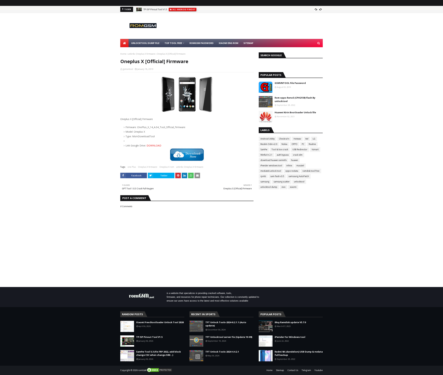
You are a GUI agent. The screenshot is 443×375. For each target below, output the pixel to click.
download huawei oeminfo (273, 160)
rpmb (263, 176)
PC (303, 144)
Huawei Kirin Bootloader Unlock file (295, 112)
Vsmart (315, 149)
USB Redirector (299, 149)
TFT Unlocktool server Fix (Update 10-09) (228, 337)
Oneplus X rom (166, 166)
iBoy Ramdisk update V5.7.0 (290, 322)
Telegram (306, 370)
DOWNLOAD (154, 145)
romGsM (142, 370)
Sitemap (280, 370)
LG (314, 138)
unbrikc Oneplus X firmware (141, 53)
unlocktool (299, 181)
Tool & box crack (280, 149)
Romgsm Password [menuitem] (201, 43)
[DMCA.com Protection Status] (160, 371)
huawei (294, 160)
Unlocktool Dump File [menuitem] (145, 43)
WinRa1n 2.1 (266, 154)
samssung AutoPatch (298, 176)
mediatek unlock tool (270, 170)
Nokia (284, 144)
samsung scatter (282, 181)
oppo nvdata (291, 170)
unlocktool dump (268, 187)
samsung (264, 181)
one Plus (132, 166)
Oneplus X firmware (147, 166)
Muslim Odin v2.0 (268, 144)
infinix (289, 165)
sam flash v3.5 (277, 176)
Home (123, 53)
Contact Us (292, 370)
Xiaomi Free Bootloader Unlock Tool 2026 (160, 322)
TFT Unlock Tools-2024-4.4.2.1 (222, 351)
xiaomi (293, 187)
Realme (312, 144)
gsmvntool (128, 69)
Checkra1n (284, 138)
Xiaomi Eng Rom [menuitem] (228, 43)
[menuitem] (124, 43)
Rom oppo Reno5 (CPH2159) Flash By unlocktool (295, 99)
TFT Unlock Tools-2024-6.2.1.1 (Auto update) (225, 324)
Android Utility (267, 138)
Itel (306, 138)
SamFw (263, 149)
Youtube (318, 370)
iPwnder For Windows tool (290, 337)
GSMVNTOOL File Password (290, 83)
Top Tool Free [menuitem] (173, 43)
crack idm (297, 154)
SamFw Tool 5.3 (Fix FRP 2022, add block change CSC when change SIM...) (158, 353)
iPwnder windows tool (271, 165)
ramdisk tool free (310, 170)
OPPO (294, 144)
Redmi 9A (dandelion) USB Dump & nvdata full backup (299, 353)
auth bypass (283, 154)
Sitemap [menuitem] (248, 43)
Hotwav (297, 138)
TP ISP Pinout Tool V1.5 (155, 9)
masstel (300, 165)
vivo (284, 187)
